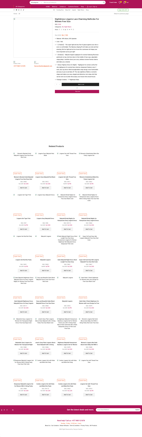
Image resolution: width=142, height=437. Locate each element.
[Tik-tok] (23, 10)
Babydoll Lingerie (45, 260)
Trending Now (60, 10)
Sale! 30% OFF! (123, 10)
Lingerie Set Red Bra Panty (23, 260)
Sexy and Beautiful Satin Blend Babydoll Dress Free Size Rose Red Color (45, 303)
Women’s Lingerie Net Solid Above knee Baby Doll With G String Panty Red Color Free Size (89, 345)
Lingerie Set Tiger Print (23, 218)
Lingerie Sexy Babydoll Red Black (45, 177)
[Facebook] (14, 10)
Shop (82, 6)
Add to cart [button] (23, 188)
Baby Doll (67, 10)
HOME (48, 6)
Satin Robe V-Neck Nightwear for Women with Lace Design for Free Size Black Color (89, 303)
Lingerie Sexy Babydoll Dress (45, 218)
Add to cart (81, 84)
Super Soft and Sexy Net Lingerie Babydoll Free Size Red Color (89, 261)
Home (15, 13)
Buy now (77, 91)
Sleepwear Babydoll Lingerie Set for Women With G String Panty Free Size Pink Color (23, 386)
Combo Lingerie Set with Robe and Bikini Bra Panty (45, 385)
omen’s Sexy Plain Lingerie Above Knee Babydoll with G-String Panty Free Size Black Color (45, 345)
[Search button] (104, 2)
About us (54, 6)
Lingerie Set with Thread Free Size (67, 178)
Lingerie (74, 10)
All (54, 10)
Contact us (63, 6)
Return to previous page (121, 13)
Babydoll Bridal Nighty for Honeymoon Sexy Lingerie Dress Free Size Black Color (67, 220)
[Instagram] (18, 10)
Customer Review (73, 6)
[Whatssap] (21, 10)
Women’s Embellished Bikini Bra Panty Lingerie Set (89, 178)
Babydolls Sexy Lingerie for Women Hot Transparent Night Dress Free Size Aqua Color (24, 345)
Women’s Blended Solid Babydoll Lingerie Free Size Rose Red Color (23, 179)
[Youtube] (16, 10)
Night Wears (81, 10)
